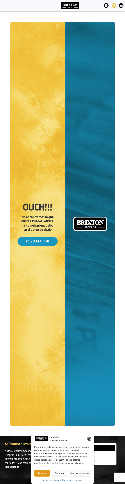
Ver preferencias (79, 473)
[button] (89, 438)
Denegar (59, 473)
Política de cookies (51, 480)
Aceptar (42, 473)
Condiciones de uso (72, 480)
